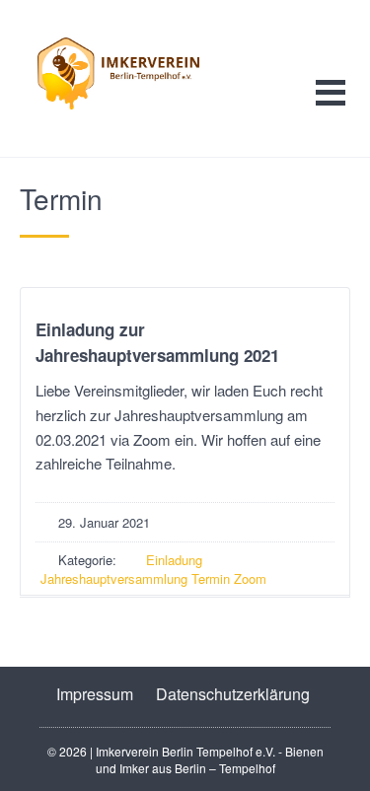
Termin (210, 578)
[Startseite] (140, 73)
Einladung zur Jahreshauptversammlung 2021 (157, 342)
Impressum (94, 694)
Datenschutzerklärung (233, 694)
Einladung (174, 559)
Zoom (250, 578)
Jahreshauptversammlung (113, 578)
